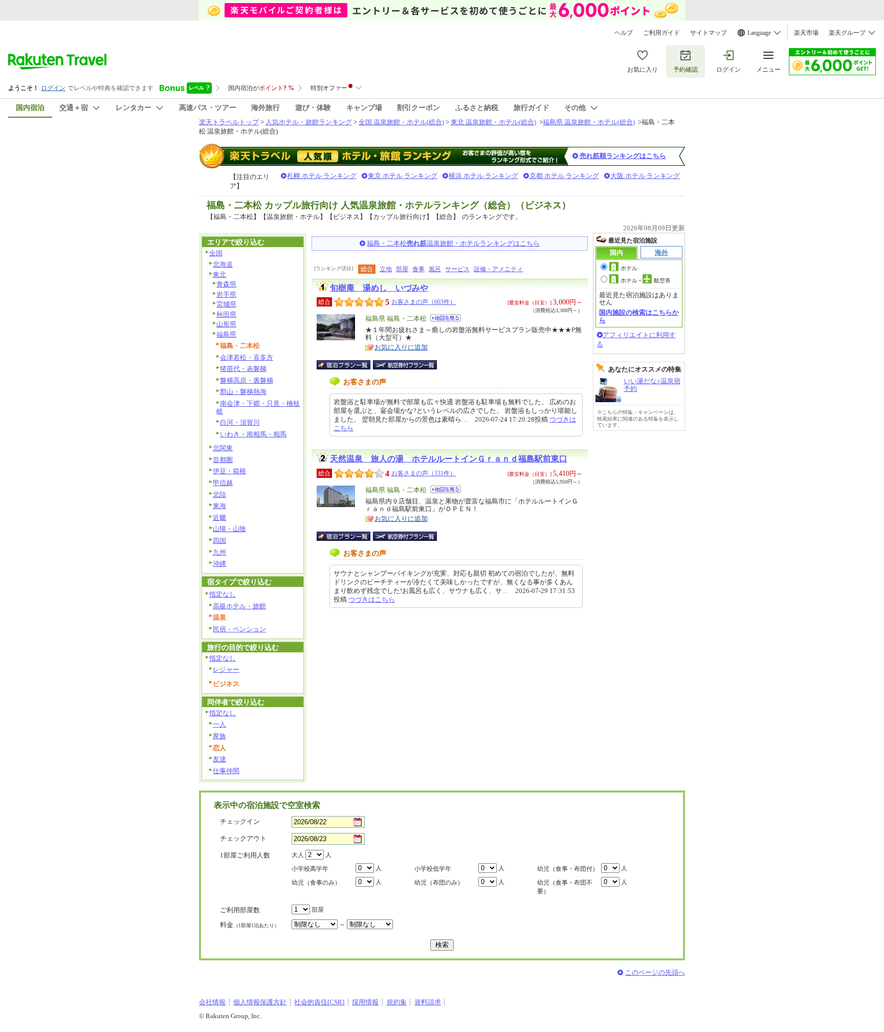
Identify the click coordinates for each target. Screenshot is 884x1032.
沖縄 (219, 563)
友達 (219, 759)
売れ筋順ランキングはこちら (623, 156)
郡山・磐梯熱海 (243, 392)
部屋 (402, 269)
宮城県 (226, 304)
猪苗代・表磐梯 (243, 368)
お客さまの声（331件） (423, 473)
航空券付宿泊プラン (405, 364)
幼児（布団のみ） (438, 882)
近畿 (219, 517)
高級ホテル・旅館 (239, 606)
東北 (219, 274)
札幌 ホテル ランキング (322, 176)
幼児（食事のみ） (316, 882)
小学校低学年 (432, 868)
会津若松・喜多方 (246, 357)
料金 (249, 925)
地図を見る (445, 318)
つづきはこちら (371, 599)
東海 (219, 506)
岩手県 (226, 294)
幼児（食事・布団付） (568, 868)
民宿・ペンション (239, 629)
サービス (457, 269)
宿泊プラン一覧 (349, 364)
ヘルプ (623, 32)
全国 (216, 253)
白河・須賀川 (240, 422)
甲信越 (223, 483)
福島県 (226, 334)
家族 (219, 736)
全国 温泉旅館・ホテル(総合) (401, 122)
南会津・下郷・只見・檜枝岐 (258, 407)
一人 (219, 724)
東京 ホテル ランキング (402, 176)
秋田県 (226, 314)
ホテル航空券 (646, 280)
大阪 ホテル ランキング (645, 176)
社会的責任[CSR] (319, 1002)
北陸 (219, 494)
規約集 (397, 1002)
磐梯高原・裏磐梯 (246, 380)
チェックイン (240, 821)
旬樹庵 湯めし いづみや (379, 287)
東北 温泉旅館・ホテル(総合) (493, 122)
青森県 (226, 284)
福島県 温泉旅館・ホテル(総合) (589, 122)
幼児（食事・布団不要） (564, 887)
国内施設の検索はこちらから (639, 316)
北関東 (223, 448)
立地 (386, 269)
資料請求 (427, 1002)
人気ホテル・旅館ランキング (309, 122)
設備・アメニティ (498, 269)
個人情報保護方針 (259, 1002)
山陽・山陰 (229, 529)
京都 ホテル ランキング (564, 176)
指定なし (222, 594)
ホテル (629, 268)
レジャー (226, 669)
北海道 (223, 264)
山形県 (226, 324)
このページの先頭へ (655, 972)
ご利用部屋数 (240, 910)
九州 (219, 552)
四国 (219, 540)
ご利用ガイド (661, 32)
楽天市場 (806, 32)
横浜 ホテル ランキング (483, 176)
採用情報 (365, 1002)
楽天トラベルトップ (229, 122)
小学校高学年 (310, 868)
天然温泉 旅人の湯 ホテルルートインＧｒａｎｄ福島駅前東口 (448, 458)
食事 (418, 269)
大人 (298, 855)
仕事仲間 (226, 771)
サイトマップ (708, 32)
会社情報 (212, 1002)
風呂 (435, 269)
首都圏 (223, 460)
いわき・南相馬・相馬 (253, 434)
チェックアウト (243, 838)
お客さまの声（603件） (423, 301)
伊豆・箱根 (229, 471)
